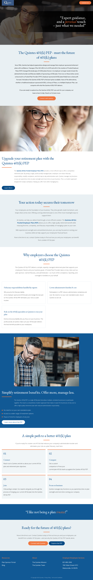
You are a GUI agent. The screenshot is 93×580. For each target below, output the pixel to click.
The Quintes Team (38, 565)
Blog (3, 565)
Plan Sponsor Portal (9, 562)
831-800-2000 (67, 562)
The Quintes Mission (39, 562)
